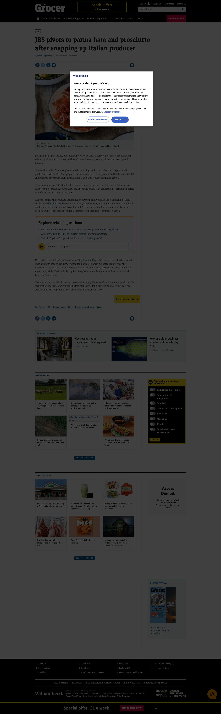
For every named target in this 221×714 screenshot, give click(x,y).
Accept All (120, 119)
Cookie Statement (111, 111)
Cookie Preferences (98, 119)
